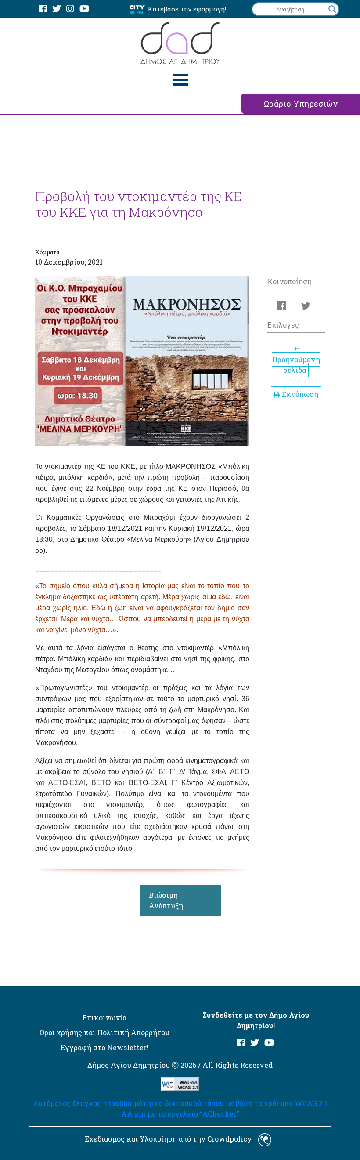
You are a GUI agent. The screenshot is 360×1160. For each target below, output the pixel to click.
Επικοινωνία (104, 1017)
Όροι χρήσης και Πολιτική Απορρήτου (104, 1032)
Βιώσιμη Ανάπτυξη (166, 900)
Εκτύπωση (299, 394)
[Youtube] (84, 9)
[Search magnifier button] (332, 9)
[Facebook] (43, 9)
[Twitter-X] (56, 9)
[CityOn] (137, 9)
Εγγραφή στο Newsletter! (104, 1047)
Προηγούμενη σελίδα (296, 365)
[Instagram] (70, 9)
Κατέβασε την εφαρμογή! (187, 8)
